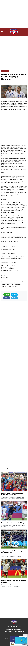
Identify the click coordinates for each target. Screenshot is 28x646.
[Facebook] (11, 626)
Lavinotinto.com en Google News (13, 629)
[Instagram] (14, 626)
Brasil (13, 281)
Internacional (5, 70)
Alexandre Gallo (5, 281)
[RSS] (20, 626)
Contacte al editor (8, 631)
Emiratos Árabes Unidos (7, 284)
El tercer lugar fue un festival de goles (14, 523)
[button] (2, 32)
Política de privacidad (19, 631)
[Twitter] (8, 626)
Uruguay (15, 286)
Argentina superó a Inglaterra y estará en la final (11, 551)
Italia (10, 286)
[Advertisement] (14, 14)
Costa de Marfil (19, 281)
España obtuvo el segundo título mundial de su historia (12, 494)
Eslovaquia (17, 284)
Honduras (4, 286)
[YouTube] (17, 626)
